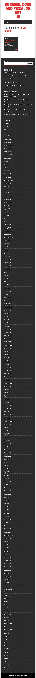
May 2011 (6, 510)
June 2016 (6, 316)
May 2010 (6, 548)
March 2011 (7, 516)
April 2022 (6, 132)
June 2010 (6, 545)
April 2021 (6, 167)
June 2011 (6, 506)
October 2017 (7, 269)
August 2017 (7, 272)
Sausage (6, 652)
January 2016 (7, 332)
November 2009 (8, 567)
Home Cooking (8, 623)
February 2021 (7, 174)
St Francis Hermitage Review (11, 82)
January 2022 (7, 142)
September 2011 (8, 497)
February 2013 (7, 443)
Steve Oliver (7, 109)
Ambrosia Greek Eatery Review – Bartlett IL (15, 72)
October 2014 (7, 380)
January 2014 (7, 408)
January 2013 (7, 446)
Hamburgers (7, 617)
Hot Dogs (6, 626)
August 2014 (7, 386)
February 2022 (7, 139)
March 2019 (7, 221)
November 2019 (8, 205)
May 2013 (6, 434)
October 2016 (7, 304)
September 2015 (8, 345)
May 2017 (6, 281)
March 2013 (7, 440)
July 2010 (6, 541)
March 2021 (7, 171)
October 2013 (7, 418)
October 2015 (7, 342)
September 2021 (8, 155)
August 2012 (7, 462)
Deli (5, 604)
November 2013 (8, 415)
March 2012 (7, 478)
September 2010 (8, 535)
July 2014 (6, 389)
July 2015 (6, 351)
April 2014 (6, 399)
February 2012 (7, 481)
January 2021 (7, 177)
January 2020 (7, 199)
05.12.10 (7, 38)
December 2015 (8, 335)
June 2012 (6, 468)
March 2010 (7, 554)
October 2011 (7, 494)
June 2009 (6, 583)
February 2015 (7, 367)
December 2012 (8, 449)
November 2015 (8, 338)
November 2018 (8, 231)
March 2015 (7, 364)
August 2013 (7, 424)
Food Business (8, 607)
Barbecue (6, 592)
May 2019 (6, 215)
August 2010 (7, 538)
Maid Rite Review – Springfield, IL (21, 114)
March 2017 (7, 288)
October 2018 (7, 234)
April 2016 (6, 323)
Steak (5, 661)
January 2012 (7, 484)
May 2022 (6, 129)
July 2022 (6, 123)
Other (5, 639)
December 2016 (8, 297)
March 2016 (7, 326)
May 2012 (6, 472)
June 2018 (6, 247)
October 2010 (7, 532)
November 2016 (8, 300)
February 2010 (7, 557)
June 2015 (6, 354)
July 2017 (6, 275)
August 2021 (7, 158)
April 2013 (6, 437)
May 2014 (6, 396)
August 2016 (7, 310)
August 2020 (7, 183)
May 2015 (6, 357)
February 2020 (7, 196)
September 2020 (8, 180)
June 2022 (6, 126)
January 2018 (7, 262)
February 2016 (7, 329)
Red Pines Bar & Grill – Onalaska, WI (14, 85)
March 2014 (7, 402)
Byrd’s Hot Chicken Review (11, 79)
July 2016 (6, 313)
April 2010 (6, 551)
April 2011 (6, 513)
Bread (5, 595)
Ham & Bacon (7, 614)
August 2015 (7, 348)
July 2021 (6, 161)
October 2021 (7, 152)
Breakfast (6, 598)
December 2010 (8, 526)
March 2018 (7, 256)
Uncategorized (7, 668)
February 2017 (7, 291)
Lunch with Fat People (9, 41)
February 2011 (7, 519)
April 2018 (6, 253)
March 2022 (7, 136)
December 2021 (8, 145)
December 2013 (8, 411)
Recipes (6, 645)
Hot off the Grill (8, 630)
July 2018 (6, 243)
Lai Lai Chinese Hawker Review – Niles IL (15, 76)
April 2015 (6, 361)
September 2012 (8, 459)
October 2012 (7, 456)
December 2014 (8, 373)
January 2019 (7, 228)
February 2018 (7, 259)
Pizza (5, 642)
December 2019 (8, 202)
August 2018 (7, 240)
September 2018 (8, 237)
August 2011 (7, 500)
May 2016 (6, 319)
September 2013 (8, 421)
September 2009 (8, 573)
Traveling (6, 665)
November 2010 (8, 529)
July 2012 (6, 465)
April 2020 (6, 190)
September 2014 (8, 383)
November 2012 (8, 453)
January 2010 (7, 560)
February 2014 (7, 405)
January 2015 (7, 370)
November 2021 (8, 148)
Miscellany (7, 636)
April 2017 (6, 285)
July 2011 (6, 503)
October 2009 (7, 570)
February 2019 (7, 224)
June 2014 (6, 392)
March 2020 (7, 193)
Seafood (6, 655)
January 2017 (7, 294)
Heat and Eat (7, 620)
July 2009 (6, 579)
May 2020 (6, 186)
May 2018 (6, 250)
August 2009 (7, 576)
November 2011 (8, 491)
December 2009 (8, 564)
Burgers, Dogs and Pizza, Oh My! (18, 8)
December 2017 (8, 266)
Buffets (6, 601)
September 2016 (8, 307)
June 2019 (6, 212)
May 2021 (6, 164)
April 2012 (6, 475)
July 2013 (6, 427)
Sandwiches (7, 649)
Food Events (7, 611)
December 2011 (8, 487)
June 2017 (6, 278)
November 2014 (8, 376)
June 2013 (6, 430)
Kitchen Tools (7, 633)
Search (6, 61)
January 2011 (7, 522)
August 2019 (7, 209)
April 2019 (6, 218)
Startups (6, 658)
